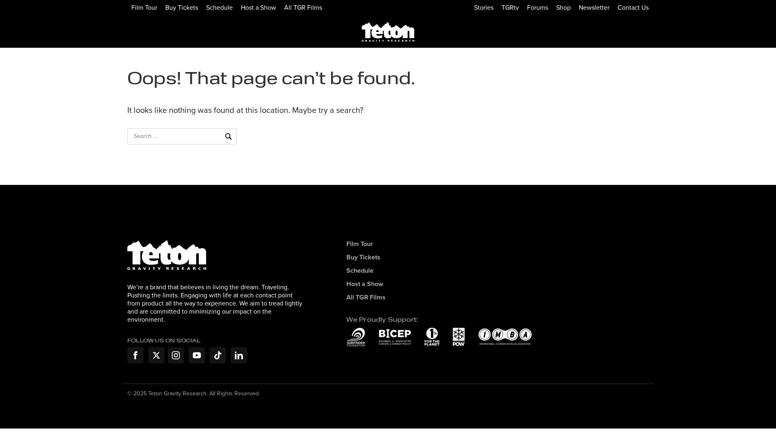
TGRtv (510, 7)
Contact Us (633, 7)
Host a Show (258, 7)
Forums (537, 7)
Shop (563, 7)
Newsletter (594, 7)
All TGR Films (303, 7)
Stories (483, 7)
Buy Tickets (181, 7)
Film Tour (144, 7)
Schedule (219, 7)
